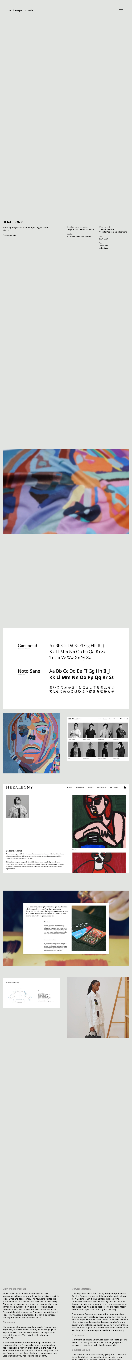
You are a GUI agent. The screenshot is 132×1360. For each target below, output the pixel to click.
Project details (9, 235)
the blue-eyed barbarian (21, 10)
